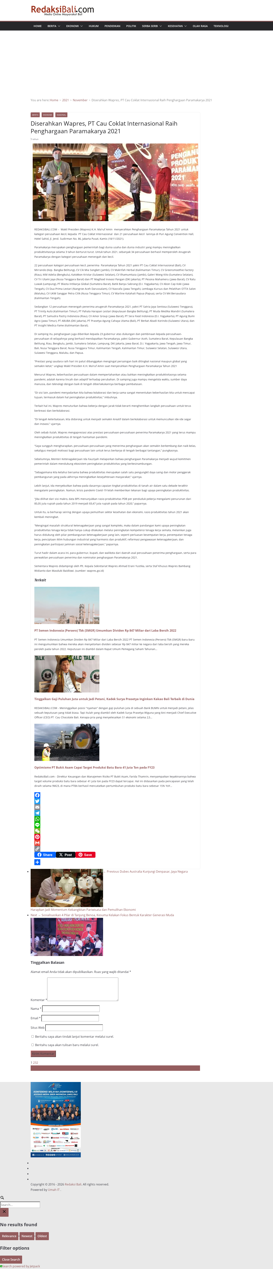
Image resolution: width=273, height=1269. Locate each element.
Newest (27, 1236)
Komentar (39, 1000)
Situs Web (38, 1028)
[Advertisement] (136, 70)
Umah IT (54, 1190)
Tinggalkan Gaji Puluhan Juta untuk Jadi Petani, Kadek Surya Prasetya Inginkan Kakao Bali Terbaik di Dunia (114, 699)
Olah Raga (200, 26)
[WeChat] (115, 831)
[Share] (115, 862)
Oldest (42, 1236)
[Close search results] (4, 1212)
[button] (58, 26)
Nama (36, 1009)
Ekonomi (72, 26)
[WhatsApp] (115, 819)
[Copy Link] (115, 849)
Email (36, 1018)
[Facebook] (115, 795)
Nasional (61, 115)
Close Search (11, 1259)
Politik (131, 26)
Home (38, 26)
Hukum (94, 26)
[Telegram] (115, 813)
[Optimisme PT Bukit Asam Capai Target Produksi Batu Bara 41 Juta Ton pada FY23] (66, 726)
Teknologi (221, 26)
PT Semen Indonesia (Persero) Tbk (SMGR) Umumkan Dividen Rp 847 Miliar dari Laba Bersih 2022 (105, 630)
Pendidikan (112, 26)
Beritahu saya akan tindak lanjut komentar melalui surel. (74, 1037)
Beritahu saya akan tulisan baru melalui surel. (67, 1045)
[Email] (115, 807)
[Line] (115, 825)
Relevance (9, 1236)
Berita (52, 26)
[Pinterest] (115, 837)
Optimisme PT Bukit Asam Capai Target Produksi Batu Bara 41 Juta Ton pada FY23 (94, 767)
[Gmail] (115, 843)
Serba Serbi (150, 26)
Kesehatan (175, 26)
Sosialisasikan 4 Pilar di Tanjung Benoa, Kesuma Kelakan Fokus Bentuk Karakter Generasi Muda (102, 915)
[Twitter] (115, 801)
